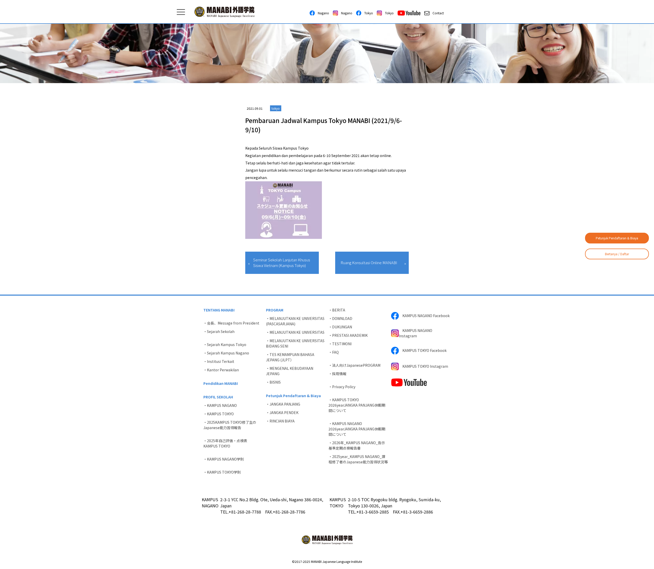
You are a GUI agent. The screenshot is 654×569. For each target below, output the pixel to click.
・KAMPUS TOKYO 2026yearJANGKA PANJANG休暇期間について (357, 405)
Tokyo (367, 13)
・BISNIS (273, 382)
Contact (436, 13)
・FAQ (334, 352)
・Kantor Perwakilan (221, 369)
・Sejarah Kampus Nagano (226, 352)
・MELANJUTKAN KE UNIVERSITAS (295, 332)
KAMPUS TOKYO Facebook (423, 350)
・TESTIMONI (340, 343)
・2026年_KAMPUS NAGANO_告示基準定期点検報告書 (357, 445)
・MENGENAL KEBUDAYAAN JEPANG (289, 371)
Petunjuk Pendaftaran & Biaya (617, 238)
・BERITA (337, 310)
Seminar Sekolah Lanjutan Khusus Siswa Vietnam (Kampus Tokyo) (281, 262)
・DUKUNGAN (340, 326)
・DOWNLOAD (340, 318)
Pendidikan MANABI (220, 383)
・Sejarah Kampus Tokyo (224, 344)
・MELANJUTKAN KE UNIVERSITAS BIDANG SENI (295, 343)
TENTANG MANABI (219, 310)
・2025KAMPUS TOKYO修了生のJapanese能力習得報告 (229, 425)
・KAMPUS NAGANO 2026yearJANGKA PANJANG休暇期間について (357, 429)
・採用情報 (337, 373)
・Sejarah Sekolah (219, 331)
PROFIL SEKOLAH (218, 396)
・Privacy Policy (342, 386)
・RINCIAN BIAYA (280, 420)
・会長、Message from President (231, 323)
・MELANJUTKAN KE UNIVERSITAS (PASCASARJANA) (295, 321)
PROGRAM (274, 310)
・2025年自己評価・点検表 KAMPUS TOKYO (227, 443)
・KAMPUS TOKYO (218, 413)
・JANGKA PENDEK (282, 412)
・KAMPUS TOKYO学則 (222, 472)
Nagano (322, 13)
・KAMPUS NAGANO (220, 405)
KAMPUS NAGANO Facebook (424, 315)
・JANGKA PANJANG (283, 404)
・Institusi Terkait (218, 361)
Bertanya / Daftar (617, 254)
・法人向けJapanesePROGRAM (354, 365)
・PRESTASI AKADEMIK (348, 335)
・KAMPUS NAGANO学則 (223, 459)
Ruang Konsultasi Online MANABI (369, 262)
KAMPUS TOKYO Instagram (423, 366)
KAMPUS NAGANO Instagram (415, 333)
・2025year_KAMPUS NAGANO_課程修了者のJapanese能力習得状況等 (358, 459)
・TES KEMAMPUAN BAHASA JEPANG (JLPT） (290, 357)
